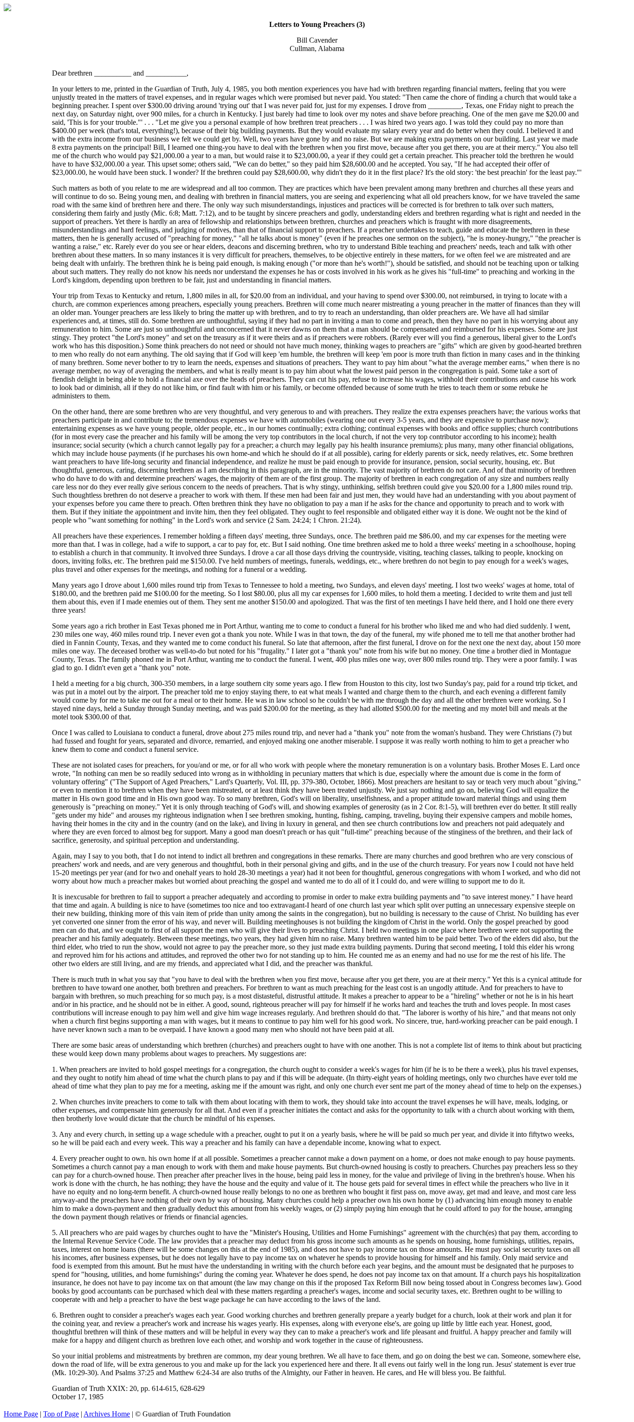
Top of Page (61, 1414)
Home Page (21, 1414)
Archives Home (107, 1414)
